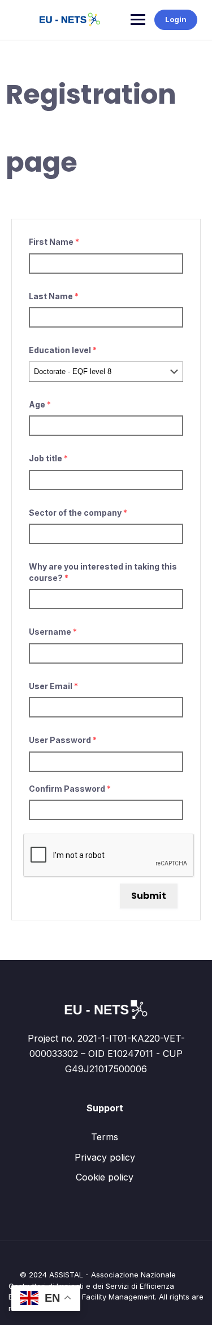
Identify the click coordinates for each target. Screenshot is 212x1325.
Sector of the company (78, 512)
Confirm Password (70, 788)
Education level (63, 350)
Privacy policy (105, 1157)
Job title (48, 458)
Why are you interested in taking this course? (103, 572)
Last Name (54, 296)
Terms (104, 1137)
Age (40, 404)
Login (176, 19)
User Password (63, 740)
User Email (53, 686)
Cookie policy (104, 1177)
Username (53, 631)
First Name (54, 242)
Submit (148, 895)
